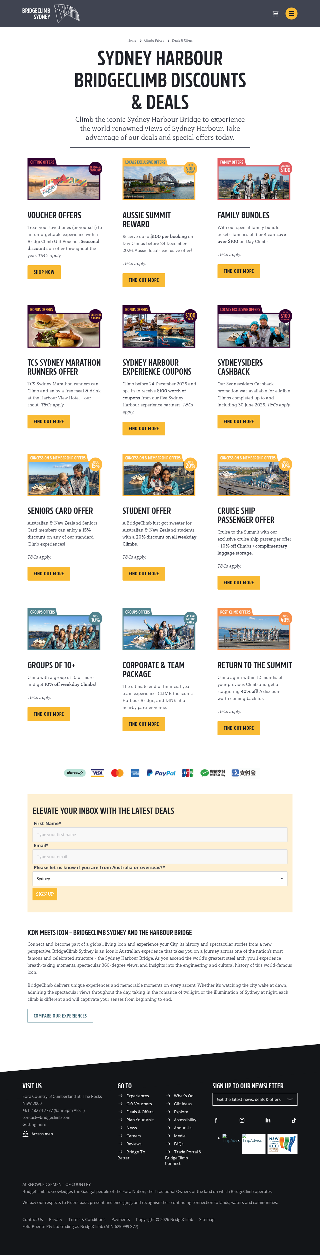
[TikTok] (294, 1120)
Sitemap (206, 1219)
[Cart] (276, 14)
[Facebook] (216, 1120)
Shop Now (44, 272)
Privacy (55, 1219)
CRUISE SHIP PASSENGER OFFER (246, 515)
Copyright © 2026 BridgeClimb (164, 1219)
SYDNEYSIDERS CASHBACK (240, 367)
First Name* (47, 823)
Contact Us (32, 1219)
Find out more (144, 280)
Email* (41, 845)
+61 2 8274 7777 (37, 1110)
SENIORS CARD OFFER (60, 510)
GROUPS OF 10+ (52, 665)
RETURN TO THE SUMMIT (255, 665)
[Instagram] (242, 1120)
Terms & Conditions (87, 1219)
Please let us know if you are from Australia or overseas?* (99, 867)
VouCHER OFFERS (54, 215)
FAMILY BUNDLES (244, 215)
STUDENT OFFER (146, 510)
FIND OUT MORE (49, 421)
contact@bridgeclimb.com (46, 1117)
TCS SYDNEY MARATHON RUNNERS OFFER (64, 367)
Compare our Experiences (60, 1015)
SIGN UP (45, 894)
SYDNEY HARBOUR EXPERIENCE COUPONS (157, 367)
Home (132, 40)
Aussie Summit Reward (146, 220)
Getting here (34, 1124)
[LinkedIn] (268, 1120)
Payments (121, 1219)
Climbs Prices (154, 40)
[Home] (51, 13)
